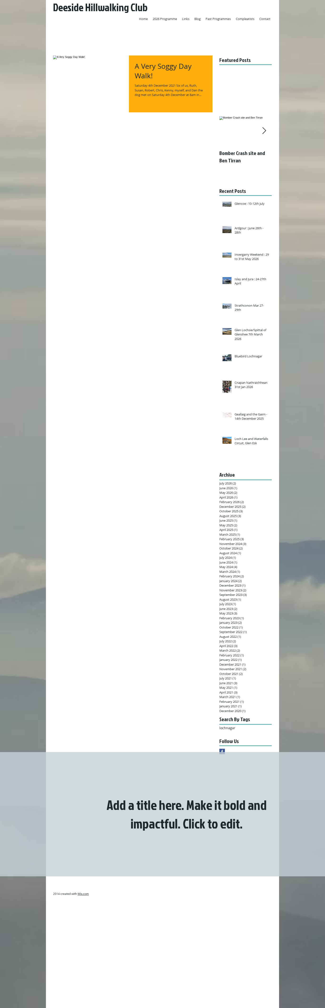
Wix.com (83, 894)
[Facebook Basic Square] (222, 751)
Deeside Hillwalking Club (100, 7)
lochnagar (227, 728)
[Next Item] (264, 131)
